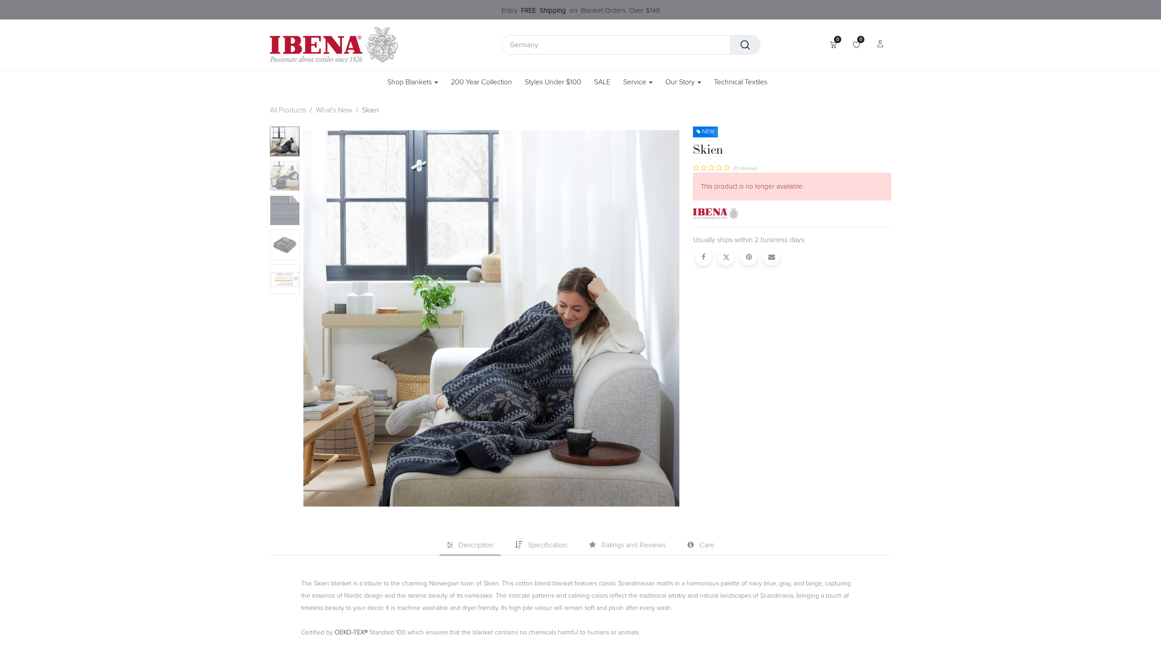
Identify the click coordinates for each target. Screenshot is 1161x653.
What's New (334, 110)
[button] (331, 316)
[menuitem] (481, 82)
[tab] (470, 546)
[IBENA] (715, 213)
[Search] (745, 45)
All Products (288, 110)
